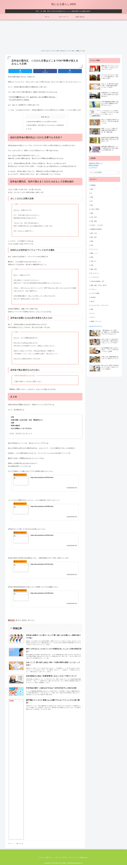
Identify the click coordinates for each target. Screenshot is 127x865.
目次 (42, 117)
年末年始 (12, 620)
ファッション (94, 249)
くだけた (32, 620)
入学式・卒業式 (95, 209)
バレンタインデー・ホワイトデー (100, 305)
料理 (92, 197)
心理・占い (94, 261)
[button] (118, 172)
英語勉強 (93, 185)
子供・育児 (94, 217)
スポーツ (93, 317)
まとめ (29, 129)
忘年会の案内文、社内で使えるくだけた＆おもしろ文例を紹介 (46, 125)
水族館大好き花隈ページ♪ (96, 163)
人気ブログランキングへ (95, 326)
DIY (92, 201)
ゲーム (92, 313)
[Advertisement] (63, 35)
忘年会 (19, 620)
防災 (92, 205)
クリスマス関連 (95, 293)
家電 (92, 257)
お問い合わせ (84, 857)
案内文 (25, 620)
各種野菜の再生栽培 (96, 229)
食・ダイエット (95, 273)
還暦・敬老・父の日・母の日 (98, 285)
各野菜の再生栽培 (93, 165)
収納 (92, 189)
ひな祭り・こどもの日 (97, 225)
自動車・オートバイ (96, 321)
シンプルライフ (93, 167)
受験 (92, 309)
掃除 (92, 213)
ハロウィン (94, 289)
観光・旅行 (94, 237)
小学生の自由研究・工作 (97, 281)
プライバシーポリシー (61, 857)
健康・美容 (94, 269)
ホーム (41, 857)
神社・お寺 (94, 233)
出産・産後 (94, 221)
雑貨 (92, 241)
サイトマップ (74, 857)
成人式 (92, 301)
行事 (92, 265)
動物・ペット (94, 253)
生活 (92, 245)
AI (91, 193)
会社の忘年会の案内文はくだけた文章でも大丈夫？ (42, 121)
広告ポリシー (49, 857)
